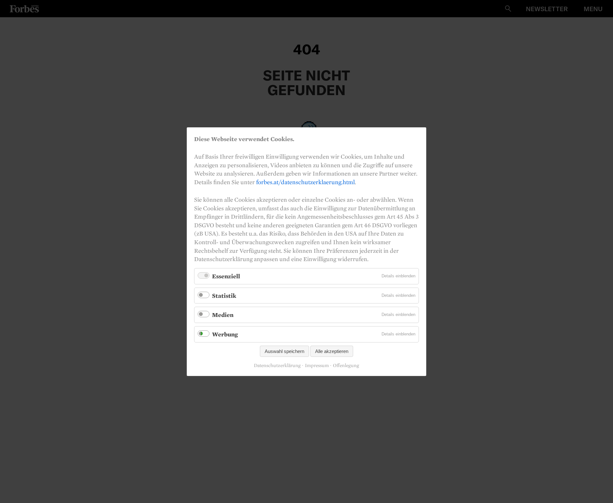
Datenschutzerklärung (277, 365)
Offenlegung (346, 365)
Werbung (225, 334)
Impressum (317, 365)
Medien (222, 315)
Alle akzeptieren (331, 351)
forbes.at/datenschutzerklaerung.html (305, 181)
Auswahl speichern (284, 351)
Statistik (224, 295)
